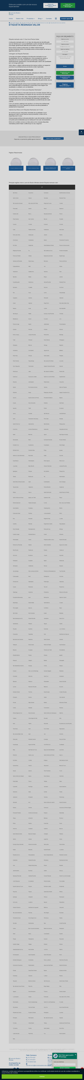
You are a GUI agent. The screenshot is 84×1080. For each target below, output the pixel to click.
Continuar (42, 1076)
